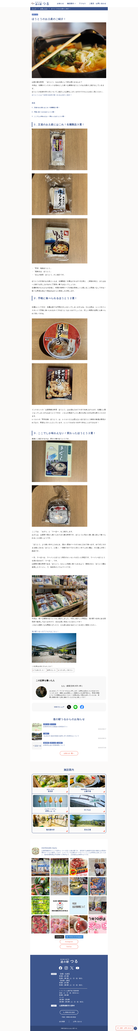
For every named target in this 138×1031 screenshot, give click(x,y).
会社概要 (62, 1021)
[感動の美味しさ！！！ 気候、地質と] (98, 867)
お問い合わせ (77, 1021)
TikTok (69, 946)
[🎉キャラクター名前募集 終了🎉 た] (60, 905)
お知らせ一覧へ (69, 753)
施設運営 (46, 742)
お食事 (59, 742)
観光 (46, 733)
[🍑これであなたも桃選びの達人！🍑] (79, 924)
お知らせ (60, 3)
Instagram (69, 941)
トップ (34, 8)
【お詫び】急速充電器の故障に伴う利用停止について (61, 736)
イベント (53, 724)
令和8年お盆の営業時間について (54, 745)
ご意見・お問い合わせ (97, 3)
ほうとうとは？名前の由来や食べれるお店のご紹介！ (52, 95)
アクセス (82, 3)
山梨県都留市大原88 (67, 1005)
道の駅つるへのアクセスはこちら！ (45, 631)
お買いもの (43, 8)
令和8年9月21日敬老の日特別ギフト (55, 726)
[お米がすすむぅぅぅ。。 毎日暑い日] (98, 905)
